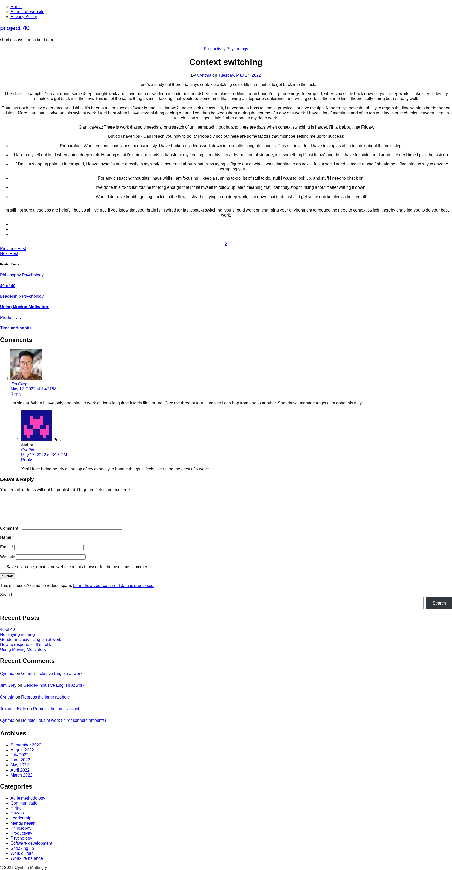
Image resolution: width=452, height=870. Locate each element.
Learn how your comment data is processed (113, 585)
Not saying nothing (17, 634)
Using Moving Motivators (24, 306)
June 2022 (20, 760)
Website (7, 557)
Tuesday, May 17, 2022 (239, 75)
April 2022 (20, 770)
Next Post (9, 253)
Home (16, 6)
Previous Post (13, 248)
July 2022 (19, 755)
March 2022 (21, 775)
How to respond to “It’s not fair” (28, 644)
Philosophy (10, 275)
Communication (25, 803)
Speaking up (22, 848)
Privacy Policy (23, 16)
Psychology (237, 49)
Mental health (23, 823)
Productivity (214, 49)
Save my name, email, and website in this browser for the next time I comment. (78, 566)
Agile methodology (27, 798)
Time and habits (16, 328)
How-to (17, 813)
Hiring (16, 808)
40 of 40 (7, 286)
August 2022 (22, 750)
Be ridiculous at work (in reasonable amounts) (63, 720)
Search (6, 594)
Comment (10, 528)
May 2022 (19, 765)
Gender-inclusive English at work (30, 639)
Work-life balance (26, 858)
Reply (15, 394)
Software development (31, 843)
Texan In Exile (13, 709)
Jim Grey (18, 384)
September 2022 (25, 745)
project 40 (15, 27)
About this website (27, 11)
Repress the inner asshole (45, 697)
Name (7, 537)
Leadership (10, 296)
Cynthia (204, 75)
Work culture (22, 853)
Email (6, 547)
